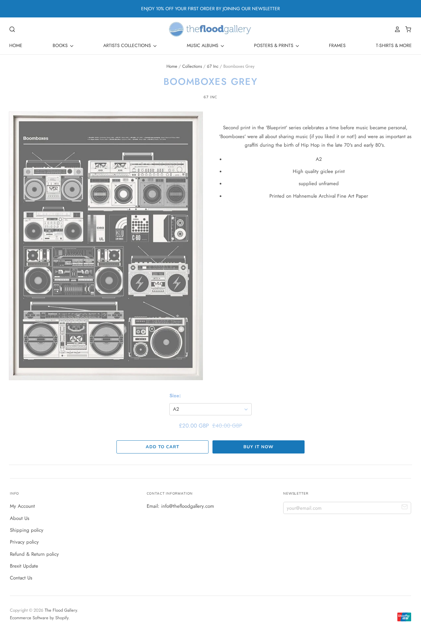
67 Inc (212, 66)
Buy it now (258, 447)
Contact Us (21, 577)
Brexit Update (24, 566)
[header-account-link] (396, 29)
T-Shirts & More (394, 45)
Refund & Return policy (34, 554)
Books (61, 45)
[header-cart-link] (406, 29)
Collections (192, 66)
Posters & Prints (274, 45)
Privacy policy (24, 542)
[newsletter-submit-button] (404, 507)
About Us (19, 518)
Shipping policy (26, 530)
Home (15, 45)
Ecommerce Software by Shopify (39, 618)
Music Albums (203, 45)
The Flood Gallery (61, 610)
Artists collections (127, 45)
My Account (22, 506)
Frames (337, 45)
